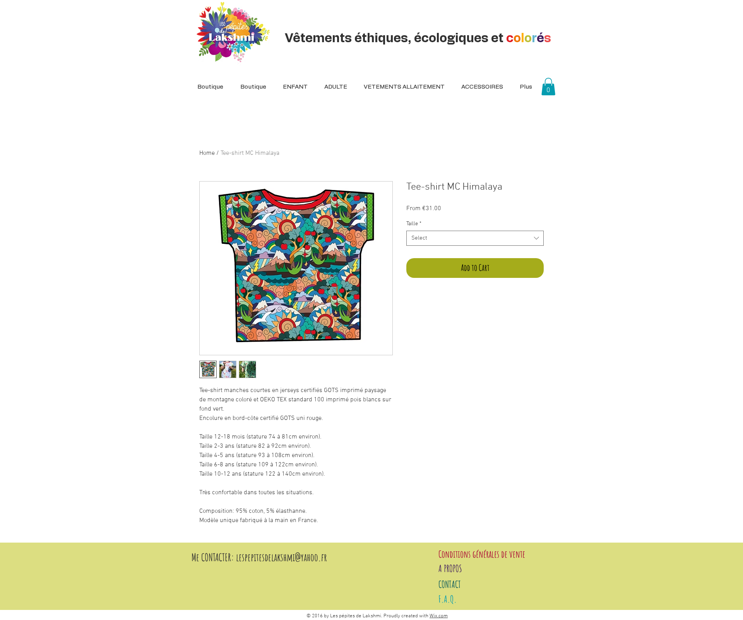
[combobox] (475, 238)
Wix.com (439, 616)
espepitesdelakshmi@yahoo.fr (283, 557)
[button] (333, 87)
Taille (413, 224)
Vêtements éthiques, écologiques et (418, 38)
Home (207, 153)
